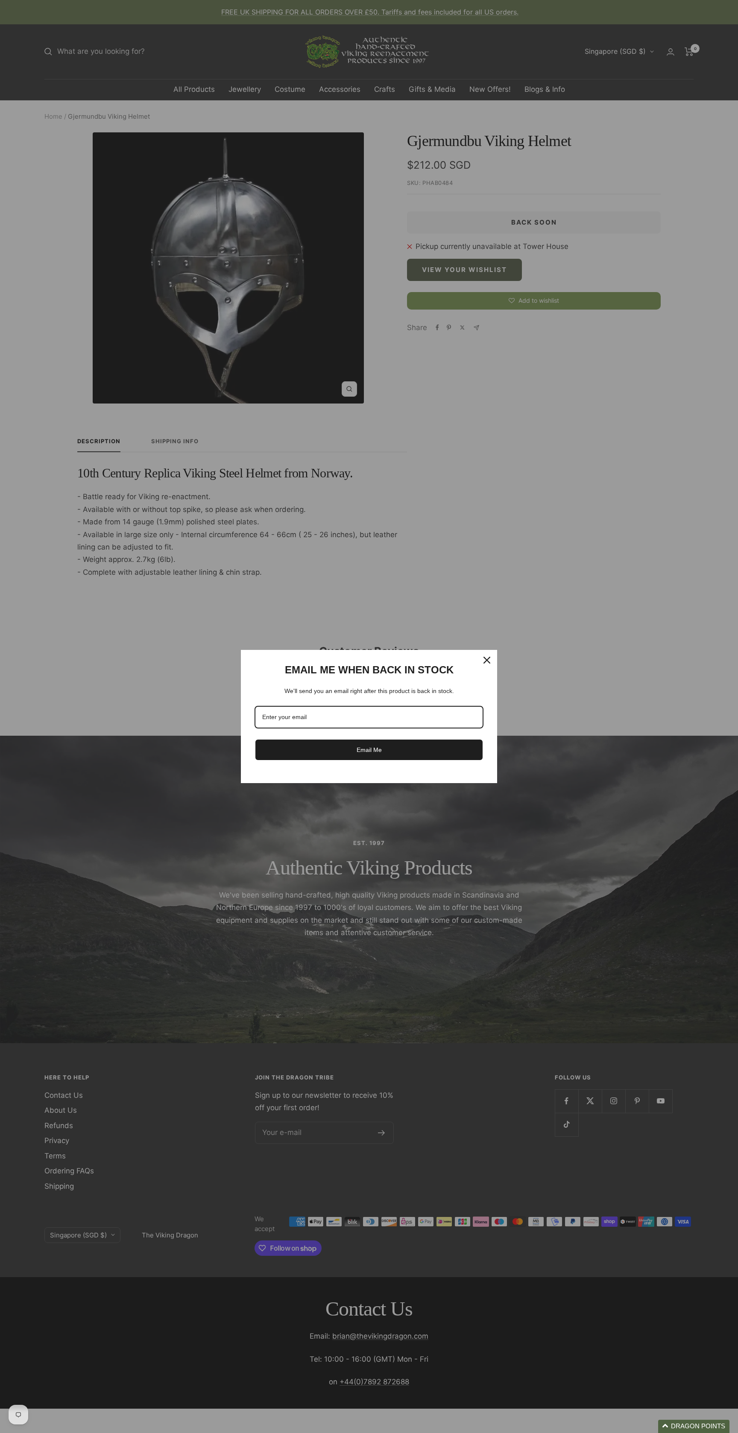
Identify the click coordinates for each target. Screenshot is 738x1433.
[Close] (487, 660)
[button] (693, 1426)
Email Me (369, 749)
